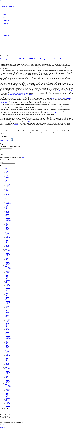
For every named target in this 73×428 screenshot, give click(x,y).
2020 (6, 232)
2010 (6, 400)
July (7, 172)
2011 (6, 384)
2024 (6, 168)
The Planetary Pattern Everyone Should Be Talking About (21, 94)
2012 (6, 367)
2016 (6, 299)
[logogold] (7, 6)
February (8, 179)
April (7, 176)
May (7, 175)
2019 (6, 249)
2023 (6, 181)
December (8, 183)
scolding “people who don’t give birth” (34, 121)
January (7, 180)
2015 (6, 316)
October (7, 170)
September (8, 186)
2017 (6, 282)
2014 (6, 333)
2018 (6, 266)
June (7, 173)
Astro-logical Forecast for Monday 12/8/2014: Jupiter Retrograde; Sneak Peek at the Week (33, 59)
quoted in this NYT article (6, 102)
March (7, 177)
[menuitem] (38, 14)
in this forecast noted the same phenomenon (17, 93)
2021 (6, 215)
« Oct (1, 420)
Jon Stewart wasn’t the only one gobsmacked (61, 98)
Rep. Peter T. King (51, 112)
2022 (6, 198)
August (7, 171)
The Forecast (13, 62)
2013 (6, 350)
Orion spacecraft (14, 124)
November (8, 184)
